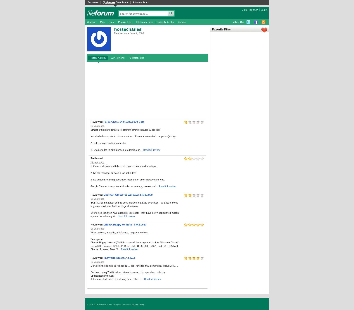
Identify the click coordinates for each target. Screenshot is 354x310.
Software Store (140, 2)
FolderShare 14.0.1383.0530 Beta (123, 121)
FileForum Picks (145, 22)
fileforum (100, 12)
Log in (264, 9)
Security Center (165, 22)
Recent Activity (98, 57)
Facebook (256, 22)
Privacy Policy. (138, 305)
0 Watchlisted (137, 57)
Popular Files (125, 22)
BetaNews (93, 2)
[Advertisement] (147, 89)
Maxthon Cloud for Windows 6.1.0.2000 (128, 194)
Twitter (248, 22)
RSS (264, 22)
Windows (91, 22)
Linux (111, 22)
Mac (102, 22)
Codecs (182, 22)
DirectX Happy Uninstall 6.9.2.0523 (125, 224)
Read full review (151, 150)
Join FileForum (250, 9)
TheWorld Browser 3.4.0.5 (119, 257)
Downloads (122, 2)
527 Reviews (118, 57)
